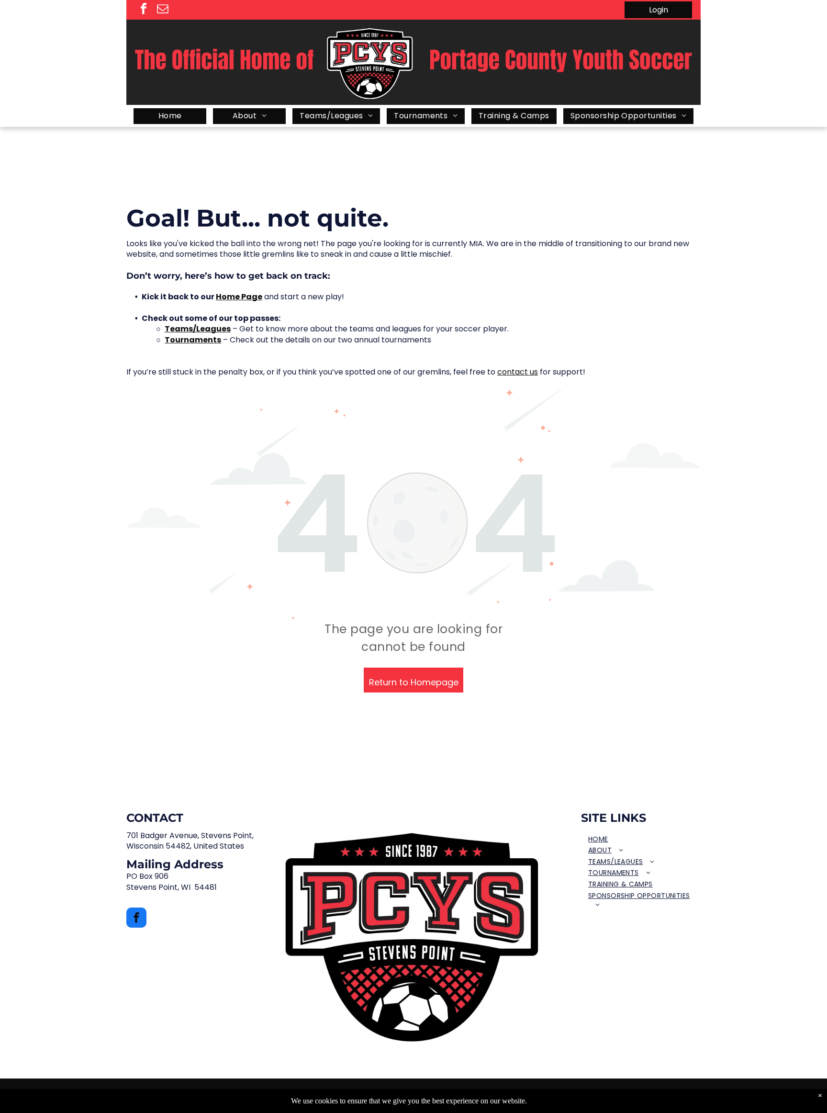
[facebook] (143, 10)
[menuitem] (170, 116)
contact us (517, 371)
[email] (162, 10)
